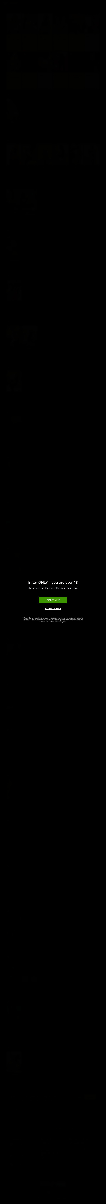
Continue (53, 600)
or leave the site (53, 608)
